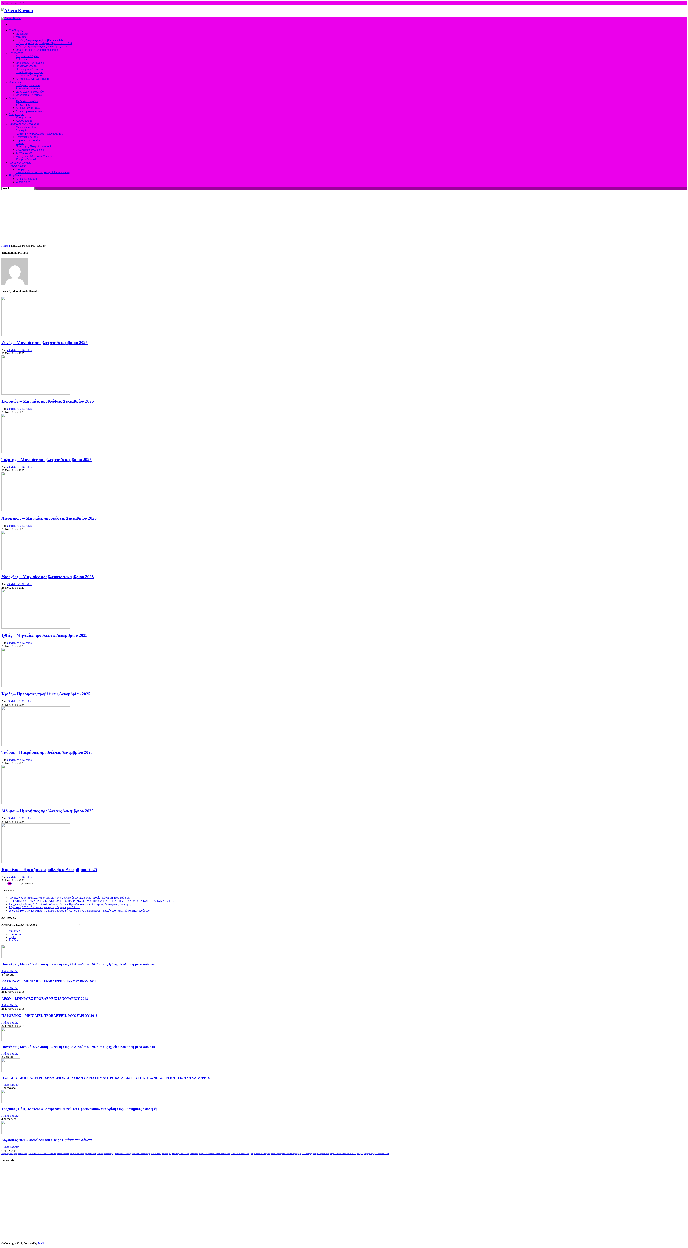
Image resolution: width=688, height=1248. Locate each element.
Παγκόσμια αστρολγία (240, 1154)
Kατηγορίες (8, 924)
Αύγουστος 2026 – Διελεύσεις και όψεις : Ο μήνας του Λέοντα (44, 907)
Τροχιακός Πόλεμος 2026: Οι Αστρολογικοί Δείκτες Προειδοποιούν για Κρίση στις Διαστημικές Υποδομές (70, 904)
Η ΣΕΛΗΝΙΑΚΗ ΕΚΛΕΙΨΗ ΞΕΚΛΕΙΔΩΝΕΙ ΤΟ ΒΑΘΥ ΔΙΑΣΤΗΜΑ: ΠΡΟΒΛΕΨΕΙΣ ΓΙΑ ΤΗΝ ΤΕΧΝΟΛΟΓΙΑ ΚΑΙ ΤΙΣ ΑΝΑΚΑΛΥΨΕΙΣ (92, 900)
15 (6, 883)
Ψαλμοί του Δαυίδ (77, 1154)
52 (17, 883)
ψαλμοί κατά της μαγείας (260, 1154)
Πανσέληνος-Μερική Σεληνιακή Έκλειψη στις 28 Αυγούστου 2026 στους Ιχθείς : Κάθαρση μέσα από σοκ (69, 897)
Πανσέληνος (156, 1154)
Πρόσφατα (15, 934)
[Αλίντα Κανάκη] (17, 10)
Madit (41, 1243)
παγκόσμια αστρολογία (141, 1154)
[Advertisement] (344, 217)
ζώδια (30, 1154)
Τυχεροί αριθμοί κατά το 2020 (376, 1154)
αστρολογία (22, 1154)
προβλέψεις (166, 1154)
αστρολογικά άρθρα (9, 1154)
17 (12, 883)
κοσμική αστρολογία (105, 1154)
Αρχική (5, 245)
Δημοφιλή (14, 930)
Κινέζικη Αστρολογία (180, 1154)
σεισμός (360, 1154)
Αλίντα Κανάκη (10, 971)
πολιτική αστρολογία (279, 1154)
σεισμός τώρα (204, 1154)
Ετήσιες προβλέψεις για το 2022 (343, 1154)
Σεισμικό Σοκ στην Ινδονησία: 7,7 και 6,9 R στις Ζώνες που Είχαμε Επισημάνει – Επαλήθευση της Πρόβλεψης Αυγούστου (79, 910)
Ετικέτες (13, 940)
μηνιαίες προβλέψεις (122, 1154)
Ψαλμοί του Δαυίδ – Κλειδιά (44, 1154)
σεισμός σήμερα (294, 1154)
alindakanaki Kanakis (19, 350)
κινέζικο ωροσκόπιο (321, 1154)
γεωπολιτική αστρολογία (220, 1154)
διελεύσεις (194, 1154)
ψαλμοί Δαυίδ (90, 1154)
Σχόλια (12, 937)
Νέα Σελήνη (307, 1154)
